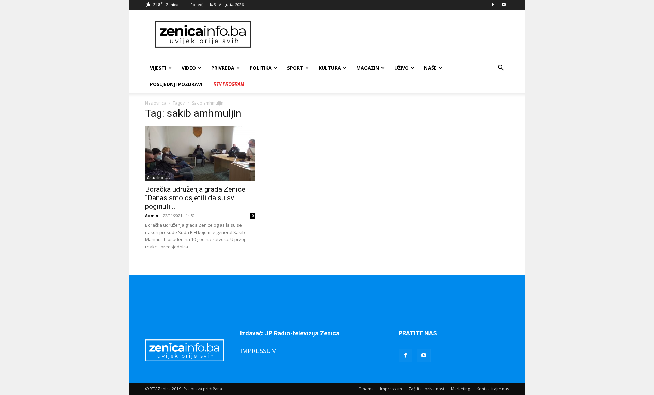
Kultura (329, 68)
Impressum (391, 389)
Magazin (367, 68)
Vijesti (158, 68)
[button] (501, 68)
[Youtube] (504, 5)
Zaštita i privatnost (426, 389)
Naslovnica (155, 103)
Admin (151, 215)
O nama (366, 389)
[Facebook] (492, 5)
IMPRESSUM (258, 350)
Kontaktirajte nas (493, 389)
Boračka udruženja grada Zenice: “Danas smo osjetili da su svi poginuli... (196, 197)
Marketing (460, 389)
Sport (295, 68)
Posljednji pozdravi (176, 84)
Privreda (222, 68)
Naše (430, 68)
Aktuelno (155, 177)
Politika (261, 68)
